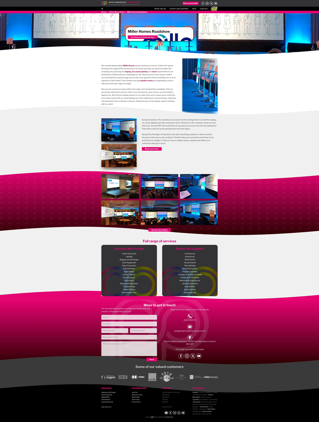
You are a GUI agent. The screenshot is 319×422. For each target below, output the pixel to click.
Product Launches (189, 272)
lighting (144, 72)
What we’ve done (137, 395)
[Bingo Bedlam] (214, 8)
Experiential (129, 272)
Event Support (129, 278)
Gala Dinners (190, 286)
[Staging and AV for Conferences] (120, 186)
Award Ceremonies (190, 283)
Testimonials (136, 397)
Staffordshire (204, 407)
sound (137, 72)
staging (128, 72)
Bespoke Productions (129, 283)
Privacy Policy (136, 402)
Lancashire (195, 399)
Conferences (190, 254)
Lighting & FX (105, 397)
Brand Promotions (189, 269)
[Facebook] (203, 3)
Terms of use (136, 399)
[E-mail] (189, 326)
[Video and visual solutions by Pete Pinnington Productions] (120, 212)
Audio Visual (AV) (106, 395)
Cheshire (195, 392)
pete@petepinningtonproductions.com (190, 331)
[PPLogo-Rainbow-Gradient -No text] (104, 3)
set (133, 72)
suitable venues (146, 81)
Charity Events (190, 263)
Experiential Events (107, 402)
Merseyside (196, 402)
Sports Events (190, 289)
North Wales (211, 409)
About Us (134, 392)
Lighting (129, 257)
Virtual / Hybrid (129, 275)
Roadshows (190, 257)
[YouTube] (215, 3)
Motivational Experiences (190, 281)
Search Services (106, 407)
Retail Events (190, 260)
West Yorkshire (207, 411)
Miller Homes (128, 66)
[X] (211, 3)
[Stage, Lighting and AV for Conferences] (159, 186)
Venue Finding (129, 289)
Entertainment (129, 269)
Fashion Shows (190, 292)
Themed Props (129, 286)
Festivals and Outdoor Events (190, 275)
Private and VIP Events (190, 278)
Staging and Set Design (129, 260)
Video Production (129, 266)
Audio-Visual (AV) (129, 254)
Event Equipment (129, 263)
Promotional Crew (129, 292)
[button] (102, 8)
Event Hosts (129, 281)
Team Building (190, 266)
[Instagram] (207, 3)
